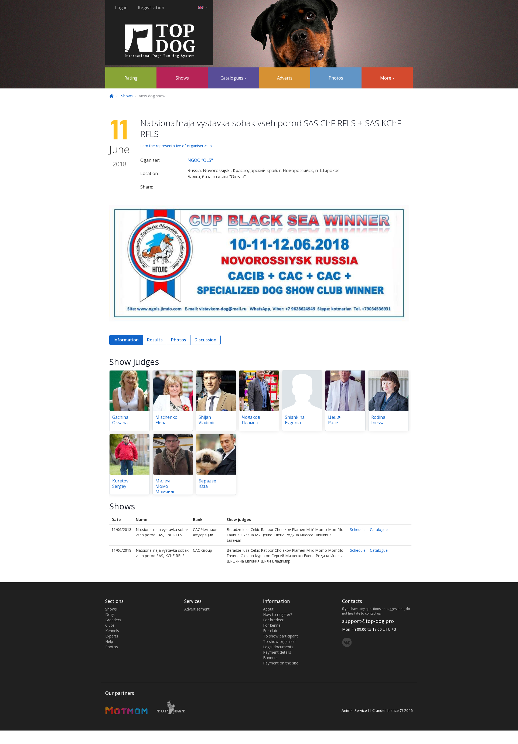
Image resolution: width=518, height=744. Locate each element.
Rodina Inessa (378, 420)
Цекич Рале (335, 420)
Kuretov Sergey (120, 483)
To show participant (280, 636)
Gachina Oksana (120, 420)
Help (109, 641)
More (386, 78)
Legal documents (278, 646)
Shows (182, 78)
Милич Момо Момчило (165, 486)
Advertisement (197, 609)
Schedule (358, 529)
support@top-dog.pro (368, 621)
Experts (111, 636)
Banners (270, 657)
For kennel (272, 625)
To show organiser (279, 641)
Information (126, 340)
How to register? (277, 614)
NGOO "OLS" (200, 160)
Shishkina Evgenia (295, 420)
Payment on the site (280, 663)
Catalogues (232, 78)
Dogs (110, 614)
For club (270, 630)
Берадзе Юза (207, 483)
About (268, 609)
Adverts (284, 78)
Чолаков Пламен (251, 420)
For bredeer (273, 619)
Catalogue (379, 529)
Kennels (112, 630)
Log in (121, 8)
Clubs (110, 625)
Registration (151, 8)
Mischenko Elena (166, 420)
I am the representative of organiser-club (176, 145)
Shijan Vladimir (207, 420)
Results (155, 340)
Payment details (277, 652)
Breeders (113, 619)
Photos (336, 78)
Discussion (205, 340)
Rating (131, 78)
